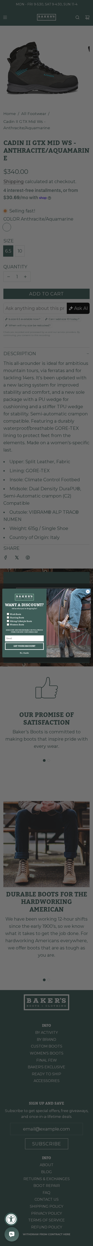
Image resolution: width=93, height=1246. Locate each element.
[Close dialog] (88, 592)
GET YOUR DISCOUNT (24, 646)
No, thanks (24, 653)
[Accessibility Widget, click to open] (11, 1219)
